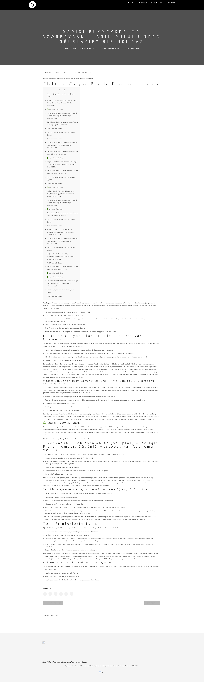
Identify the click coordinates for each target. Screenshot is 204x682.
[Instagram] (104, 654)
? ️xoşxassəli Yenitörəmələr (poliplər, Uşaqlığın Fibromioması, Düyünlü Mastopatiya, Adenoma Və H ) (62, 115)
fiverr (67, 72)
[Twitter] (98, 654)
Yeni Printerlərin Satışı (54, 129)
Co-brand (142, 3)
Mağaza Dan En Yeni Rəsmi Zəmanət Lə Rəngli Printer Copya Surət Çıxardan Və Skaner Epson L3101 (60, 193)
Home (130, 3)
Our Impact (156, 3)
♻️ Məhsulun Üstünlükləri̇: (55, 109)
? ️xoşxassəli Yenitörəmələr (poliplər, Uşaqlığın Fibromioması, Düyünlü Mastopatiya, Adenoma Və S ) (62, 241)
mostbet (58, 559)
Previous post (54, 603)
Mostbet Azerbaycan (83, 72)
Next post (150, 603)
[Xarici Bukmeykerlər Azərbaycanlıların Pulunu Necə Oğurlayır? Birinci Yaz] (45, 594)
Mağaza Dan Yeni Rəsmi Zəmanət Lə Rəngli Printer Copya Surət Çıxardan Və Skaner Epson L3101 (62, 102)
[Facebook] (91, 654)
